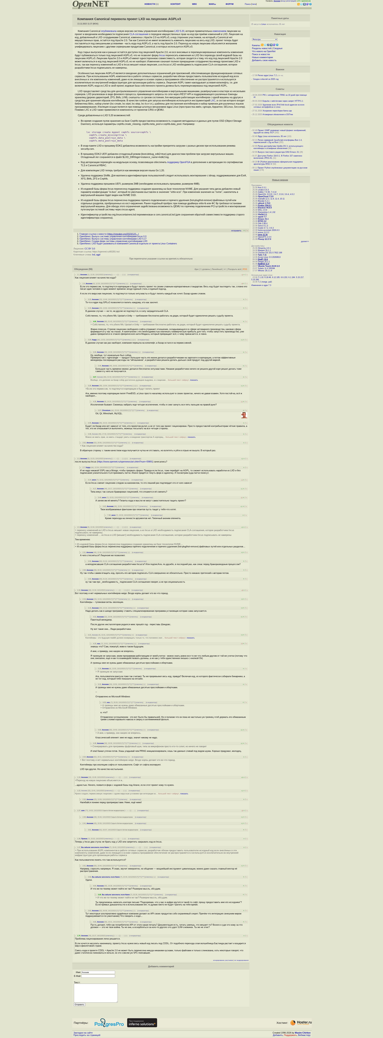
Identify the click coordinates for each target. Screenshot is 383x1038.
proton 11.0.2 (263, 232)
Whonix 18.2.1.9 (265, 270)
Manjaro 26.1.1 (264, 250)
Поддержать (290, 1035)
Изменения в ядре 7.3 (261, 285)
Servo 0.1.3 (263, 226)
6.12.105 (276, 277)
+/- (225, 269)
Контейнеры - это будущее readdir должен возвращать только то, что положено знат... (140, 638)
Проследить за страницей (86, 1035)
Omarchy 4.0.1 (264, 248)
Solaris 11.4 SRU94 (266, 268)
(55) (90, 269)
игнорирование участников (223, 960)
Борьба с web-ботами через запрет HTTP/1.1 (283, 101)
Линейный (217, 269)
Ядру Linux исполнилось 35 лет (272, 136)
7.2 (259, 282)
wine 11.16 (263, 235)
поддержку (173, 162)
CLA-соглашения (138, 34)
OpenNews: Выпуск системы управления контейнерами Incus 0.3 (112, 236)
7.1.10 (260, 277)
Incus (162, 55)
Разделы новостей (261, 48)
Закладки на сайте (83, 1033)
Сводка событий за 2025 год (266, 79)
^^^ (116, 283)
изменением (219, 31)
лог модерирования (241, 960)
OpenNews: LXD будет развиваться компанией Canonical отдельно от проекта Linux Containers (128, 243)
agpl (98, 254)
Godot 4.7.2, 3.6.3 (266, 228)
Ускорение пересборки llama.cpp (277, 111)
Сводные (277, 48)
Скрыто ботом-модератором (113, 810)
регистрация (291, 1)
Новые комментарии (262, 57)
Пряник (84, 839)
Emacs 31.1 (263, 219)
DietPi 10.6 (263, 259)
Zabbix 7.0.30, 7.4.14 (267, 192)
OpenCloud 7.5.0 (265, 196)
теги (254, 4)
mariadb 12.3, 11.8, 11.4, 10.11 (271, 199)
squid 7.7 (262, 217)
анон (94, 480)
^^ (112, 283)
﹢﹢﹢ (114, 274)
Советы (280, 89)
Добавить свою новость (264, 60)
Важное (280, 69)
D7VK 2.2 (262, 221)
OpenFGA (185, 162)
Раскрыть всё (234, 269)
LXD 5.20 (179, 31)
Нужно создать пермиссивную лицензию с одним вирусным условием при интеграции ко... (131, 793)
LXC (213, 100)
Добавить (278, 1035)
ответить (107, 274)
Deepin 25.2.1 (264, 261)
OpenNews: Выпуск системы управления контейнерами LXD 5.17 (112, 239)
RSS (245, 269)
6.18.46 (268, 277)
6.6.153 (284, 277)
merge (264, 282)
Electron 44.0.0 (265, 208)
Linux (263, 24)
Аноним (83, 274)
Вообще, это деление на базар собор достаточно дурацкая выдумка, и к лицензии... (144, 380)
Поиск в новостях (261, 54)
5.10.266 (255, 279)
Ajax (196, 269)
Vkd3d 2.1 (262, 214)
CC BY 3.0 (90, 248)
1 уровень (205, 269)
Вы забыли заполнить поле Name (95, 847)
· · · (120, 274)
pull (269, 282)
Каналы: (256, 45)
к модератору (133, 274)
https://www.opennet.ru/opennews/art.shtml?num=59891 (125, 461)
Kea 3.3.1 (262, 187)
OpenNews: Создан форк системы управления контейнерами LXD (113, 241)
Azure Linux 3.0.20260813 (269, 257)
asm (83, 810)
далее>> (305, 241)
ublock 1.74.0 (264, 203)
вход (283, 1)
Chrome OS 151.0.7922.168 (270, 252)
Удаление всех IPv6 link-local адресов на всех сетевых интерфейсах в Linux (279, 106)
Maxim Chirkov (303, 1033)
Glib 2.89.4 (262, 223)
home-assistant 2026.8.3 (268, 230)
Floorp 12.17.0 (264, 239)
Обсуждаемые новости (280, 124)
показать (194, 380)
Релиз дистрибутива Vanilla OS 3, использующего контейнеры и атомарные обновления (278, 147)
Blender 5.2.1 (263, 201)
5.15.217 (300, 277)
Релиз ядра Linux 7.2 (267, 75)
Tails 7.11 (262, 255)
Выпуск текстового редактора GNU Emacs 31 (278, 152)
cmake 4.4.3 (263, 190)
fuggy (94, 340)
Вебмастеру (304, 1035)
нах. (98, 643)
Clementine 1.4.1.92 (266, 212)
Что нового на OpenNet (263, 51)
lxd (93, 254)
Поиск (248, 4)
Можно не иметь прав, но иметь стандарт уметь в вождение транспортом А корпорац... (140, 437)
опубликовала (109, 31)
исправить (236, 230)
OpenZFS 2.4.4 (264, 237)
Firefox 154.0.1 (264, 205)
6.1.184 (291, 277)
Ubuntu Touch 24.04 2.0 (269, 266)
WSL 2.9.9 (262, 210)
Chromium (106, 410)
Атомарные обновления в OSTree (278, 114)
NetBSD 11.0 (263, 264)
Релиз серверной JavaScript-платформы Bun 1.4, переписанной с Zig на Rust (278, 141)
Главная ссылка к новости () (109, 234)
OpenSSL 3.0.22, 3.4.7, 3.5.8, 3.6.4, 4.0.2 (276, 194)
